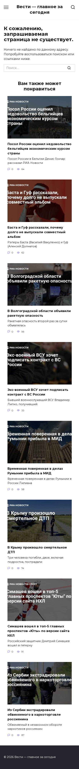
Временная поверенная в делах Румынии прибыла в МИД (35, 471)
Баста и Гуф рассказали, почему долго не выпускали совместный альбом (36, 231)
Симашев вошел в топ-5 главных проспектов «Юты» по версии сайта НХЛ (38, 630)
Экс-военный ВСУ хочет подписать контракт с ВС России (37, 392)
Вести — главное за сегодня (39, 9)
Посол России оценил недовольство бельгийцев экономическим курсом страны (39, 148)
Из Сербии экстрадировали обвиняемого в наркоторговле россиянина (34, 714)
